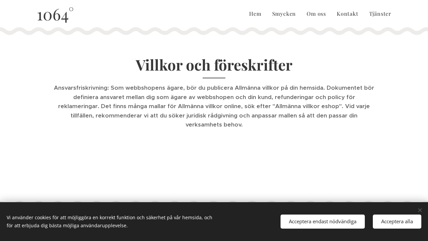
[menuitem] (256, 13)
